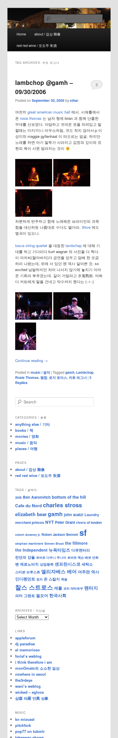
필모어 (42, 595)
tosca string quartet (31, 245)
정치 (39, 579)
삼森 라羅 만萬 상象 (31, 698)
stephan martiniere (29, 543)
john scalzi (73, 514)
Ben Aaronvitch (37, 497)
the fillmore (76, 543)
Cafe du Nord (28, 505)
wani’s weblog (28, 686)
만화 (95, 557)
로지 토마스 (58, 377)
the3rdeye (23, 680)
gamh (69, 372)
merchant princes (29, 522)
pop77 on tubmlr (30, 731)
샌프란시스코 (67, 564)
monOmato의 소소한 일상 (37, 668)
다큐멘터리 (80, 550)
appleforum (25, 637)
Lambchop (84, 372)
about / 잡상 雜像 (47, 33)
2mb (18, 497)
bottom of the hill (69, 497)
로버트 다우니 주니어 (51, 557)
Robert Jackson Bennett (60, 534)
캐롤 (58, 588)
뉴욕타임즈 (59, 550)
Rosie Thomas (27, 377)
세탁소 (87, 564)
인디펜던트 (25, 579)
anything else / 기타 (32, 424)
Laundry (91, 514)
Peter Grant (65, 522)
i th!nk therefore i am (33, 662)
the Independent (31, 550)
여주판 (84, 571)
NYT (49, 522)
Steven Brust (54, 543)
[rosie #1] (33, 185)
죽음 (64, 579)
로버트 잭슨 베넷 (79, 557)
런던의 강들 (25, 557)
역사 (95, 571)
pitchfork (23, 725)
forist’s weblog (28, 656)
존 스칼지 (52, 579)
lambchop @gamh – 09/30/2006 (44, 87)
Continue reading (31, 360)
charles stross (62, 505)
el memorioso (27, 650)
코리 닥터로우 (73, 588)
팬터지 (91, 587)
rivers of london (89, 522)
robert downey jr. (27, 534)
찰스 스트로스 (34, 587)
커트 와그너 (78, 377)
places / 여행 (26, 448)
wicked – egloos (29, 692)
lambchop (74, 245)
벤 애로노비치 (27, 564)
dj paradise (25, 644)
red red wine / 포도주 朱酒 (37, 45)
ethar (74, 100)
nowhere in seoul (30, 674)
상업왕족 (47, 564)
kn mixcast (24, 719)
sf (83, 532)
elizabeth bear (31, 514)
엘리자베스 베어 (59, 571)
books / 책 (24, 430)
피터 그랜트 (25, 595)
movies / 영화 (27, 436)
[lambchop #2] (71, 318)
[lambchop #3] (25, 348)
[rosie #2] (71, 185)
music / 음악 (40, 372)
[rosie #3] (33, 215)
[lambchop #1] (33, 318)
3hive (86, 227)
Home (21, 33)
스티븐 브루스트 (27, 571)
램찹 (43, 377)
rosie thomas (31, 118)
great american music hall (48, 112)
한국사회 (57, 595)
